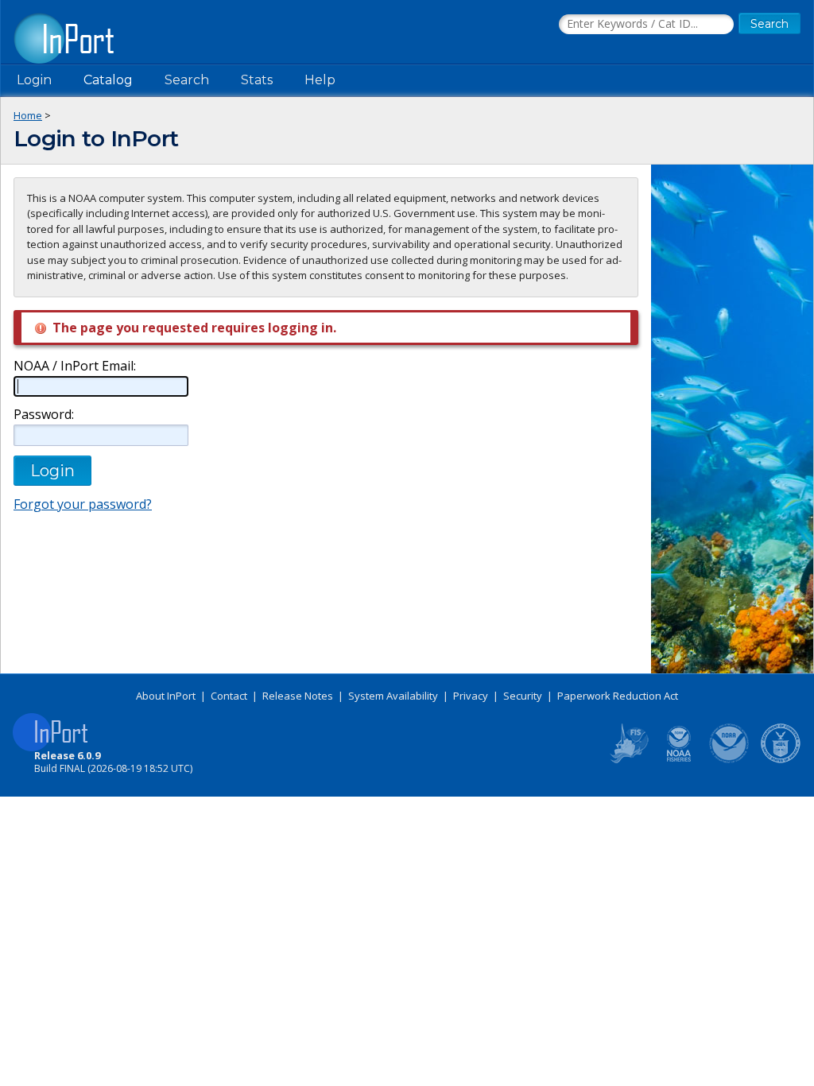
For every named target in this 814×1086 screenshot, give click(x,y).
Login (34, 79)
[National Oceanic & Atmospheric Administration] (729, 760)
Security (522, 695)
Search (187, 79)
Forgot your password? (83, 504)
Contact (229, 695)
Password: (44, 414)
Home (28, 115)
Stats (257, 79)
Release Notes (297, 695)
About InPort (166, 695)
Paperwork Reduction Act (617, 695)
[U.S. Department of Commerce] (780, 760)
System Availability (393, 695)
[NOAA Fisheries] (679, 760)
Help (319, 79)
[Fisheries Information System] (628, 760)
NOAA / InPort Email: (75, 366)
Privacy (470, 695)
